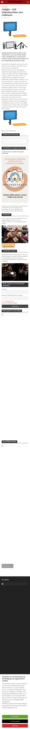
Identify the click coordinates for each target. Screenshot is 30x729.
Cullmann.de (12, 131)
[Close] (28, 676)
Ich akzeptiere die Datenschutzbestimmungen (9, 302)
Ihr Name (4, 289)
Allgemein (5, 7)
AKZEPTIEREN (15, 716)
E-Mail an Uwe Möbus (8, 246)
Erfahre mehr (6, 711)
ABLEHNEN (15, 725)
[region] (15, 701)
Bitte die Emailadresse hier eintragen (12, 295)
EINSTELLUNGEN (15, 721)
